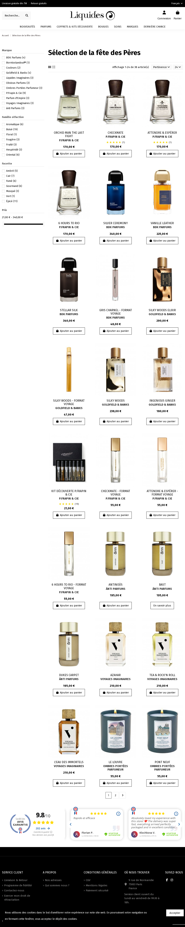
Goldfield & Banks (162, 314)
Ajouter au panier (71, 153)
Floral (11, 134)
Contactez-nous (14, 890)
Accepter (174, 913)
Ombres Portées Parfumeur (115, 767)
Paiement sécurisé (97, 890)
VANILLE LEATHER (162, 223)
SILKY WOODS (116, 400)
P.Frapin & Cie (69, 140)
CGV (88, 880)
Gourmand (14, 186)
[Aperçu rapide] (87, 93)
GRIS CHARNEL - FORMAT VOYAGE (115, 311)
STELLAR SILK (69, 310)
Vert (10, 196)
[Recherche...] (27, 15)
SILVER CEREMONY (115, 223)
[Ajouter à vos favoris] (87, 80)
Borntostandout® (18, 62)
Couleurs (13, 67)
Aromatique (14, 124)
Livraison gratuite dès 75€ (14, 3)
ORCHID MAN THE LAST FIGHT (69, 134)
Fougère (13, 139)
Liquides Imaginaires (19, 77)
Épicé (12, 201)
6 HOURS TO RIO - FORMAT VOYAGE (69, 586)
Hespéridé (14, 149)
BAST (162, 584)
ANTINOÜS (115, 584)
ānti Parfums (115, 589)
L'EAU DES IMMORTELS (68, 762)
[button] (132, 26)
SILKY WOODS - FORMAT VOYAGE (69, 402)
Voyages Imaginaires (115, 679)
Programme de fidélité (18, 885)
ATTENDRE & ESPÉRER (162, 132)
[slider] (3, 224)
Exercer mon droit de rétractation (17, 897)
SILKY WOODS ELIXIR (162, 310)
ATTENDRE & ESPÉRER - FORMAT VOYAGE (162, 492)
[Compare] (87, 87)
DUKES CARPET (69, 675)
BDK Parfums (115, 227)
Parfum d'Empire (17, 98)
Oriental (13, 154)
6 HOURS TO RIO (68, 223)
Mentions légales (96, 885)
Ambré (12, 170)
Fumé (11, 181)
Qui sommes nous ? (57, 885)
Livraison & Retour (15, 880)
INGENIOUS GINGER (162, 400)
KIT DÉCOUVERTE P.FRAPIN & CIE (68, 492)
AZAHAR (115, 675)
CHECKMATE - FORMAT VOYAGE (115, 492)
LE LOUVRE (115, 762)
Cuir (10, 175)
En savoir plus (162, 605)
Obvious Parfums (18, 82)
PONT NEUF (162, 762)
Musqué (12, 191)
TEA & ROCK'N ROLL (162, 675)
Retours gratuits (39, 3)
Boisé (12, 129)
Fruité (11, 144)
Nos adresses (53, 880)
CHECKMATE (115, 132)
